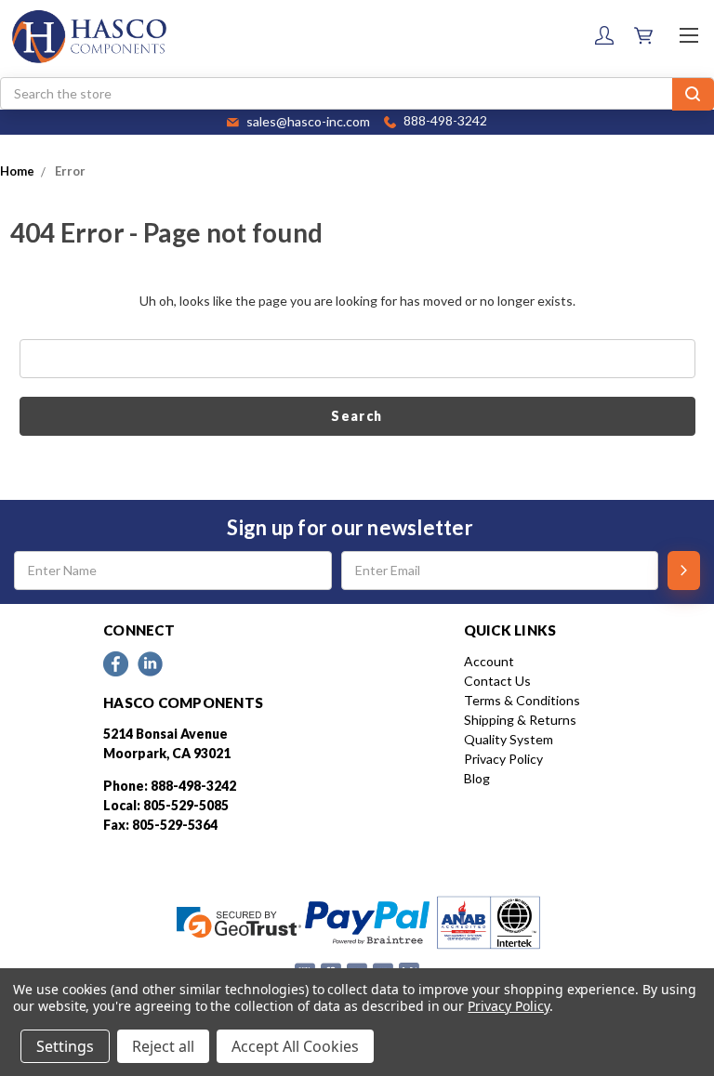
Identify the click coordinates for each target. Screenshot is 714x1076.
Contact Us (497, 681)
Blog (477, 778)
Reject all (163, 1046)
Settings (65, 1046)
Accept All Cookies (295, 1046)
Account (489, 661)
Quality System (508, 739)
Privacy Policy (503, 759)
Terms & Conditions (522, 700)
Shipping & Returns (520, 720)
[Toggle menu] (688, 34)
